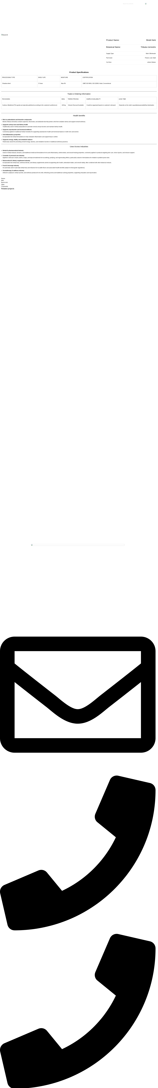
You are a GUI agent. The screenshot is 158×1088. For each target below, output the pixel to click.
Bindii (79, 24)
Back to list (4, 182)
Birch (5, 250)
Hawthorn (7, 206)
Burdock (6, 224)
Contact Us (4, 613)
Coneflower (7, 232)
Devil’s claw (7, 215)
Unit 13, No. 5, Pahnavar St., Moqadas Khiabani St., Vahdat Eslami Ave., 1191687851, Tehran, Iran (25, 615)
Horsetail (6, 276)
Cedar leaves (8, 267)
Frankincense (8, 259)
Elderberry (7, 197)
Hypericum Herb (9, 241)
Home (74, 24)
